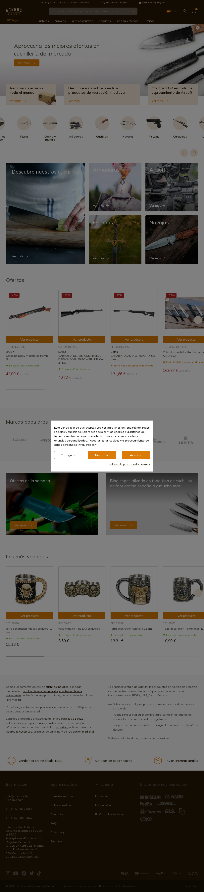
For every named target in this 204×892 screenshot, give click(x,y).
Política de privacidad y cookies (129, 464)
